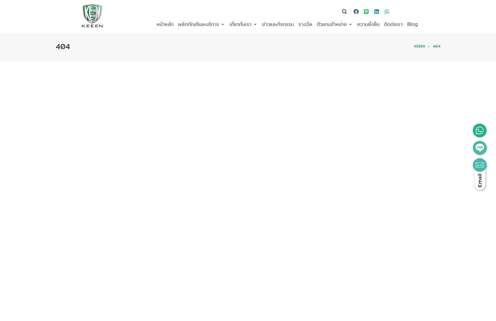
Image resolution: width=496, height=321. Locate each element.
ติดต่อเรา (393, 24)
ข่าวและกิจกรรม (278, 24)
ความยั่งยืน (368, 24)
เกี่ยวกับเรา (240, 24)
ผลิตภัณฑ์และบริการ (198, 24)
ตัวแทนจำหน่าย (332, 24)
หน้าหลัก (165, 24)
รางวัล (305, 24)
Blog (412, 24)
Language (402, 11)
